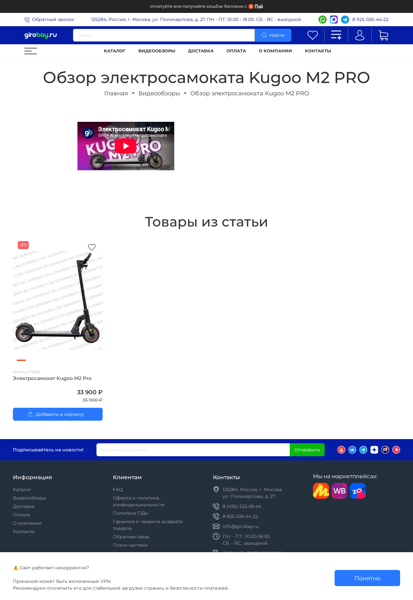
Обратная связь (131, 537)
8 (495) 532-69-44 (242, 506)
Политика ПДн (130, 513)
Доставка (201, 50)
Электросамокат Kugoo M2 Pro (52, 378)
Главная (116, 93)
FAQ (118, 489)
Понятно (367, 578)
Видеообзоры (156, 50)
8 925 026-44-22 (370, 19)
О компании (275, 50)
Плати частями (130, 545)
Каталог (115, 50)
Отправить (307, 450)
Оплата (236, 50)
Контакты (318, 50)
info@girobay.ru (241, 526)
